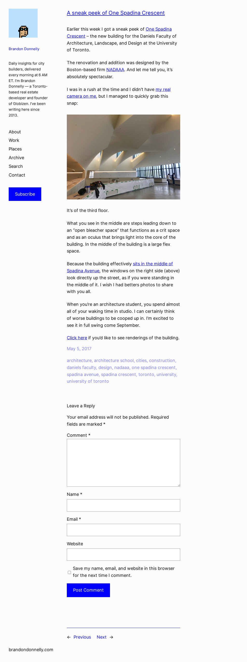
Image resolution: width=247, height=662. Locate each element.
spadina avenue (83, 374)
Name (74, 494)
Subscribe (25, 194)
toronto (146, 374)
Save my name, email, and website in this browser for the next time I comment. (124, 572)
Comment (78, 435)
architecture (79, 360)
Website (75, 543)
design (105, 367)
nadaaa (121, 367)
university (166, 374)
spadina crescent (118, 374)
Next (102, 637)
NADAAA (115, 69)
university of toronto (88, 381)
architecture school (114, 360)
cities (141, 360)
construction (162, 360)
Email (74, 519)
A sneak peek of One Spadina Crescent (116, 13)
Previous (82, 637)
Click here (77, 337)
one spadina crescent (154, 367)
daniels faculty (81, 367)
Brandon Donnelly (24, 49)
